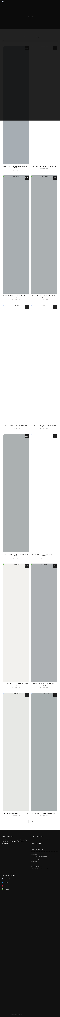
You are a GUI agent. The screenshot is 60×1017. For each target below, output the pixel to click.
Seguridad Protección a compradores (41, 869)
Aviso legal (34, 854)
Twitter (7, 882)
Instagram (8, 885)
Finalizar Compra (36, 859)
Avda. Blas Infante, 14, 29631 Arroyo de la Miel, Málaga (14, 840)
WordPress (20, 1014)
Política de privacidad (37, 866)
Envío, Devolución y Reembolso (39, 856)
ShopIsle (10, 1014)
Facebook (7, 879)
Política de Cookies (36, 864)
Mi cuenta (34, 861)
